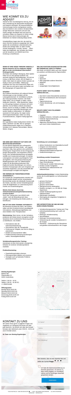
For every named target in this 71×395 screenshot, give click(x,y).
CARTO (67, 309)
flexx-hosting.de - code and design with (18, 391)
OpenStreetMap (58, 309)
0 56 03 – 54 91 (27, 329)
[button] (53, 286)
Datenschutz (39, 392)
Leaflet (51, 309)
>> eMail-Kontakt (6, 284)
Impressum (31, 392)
